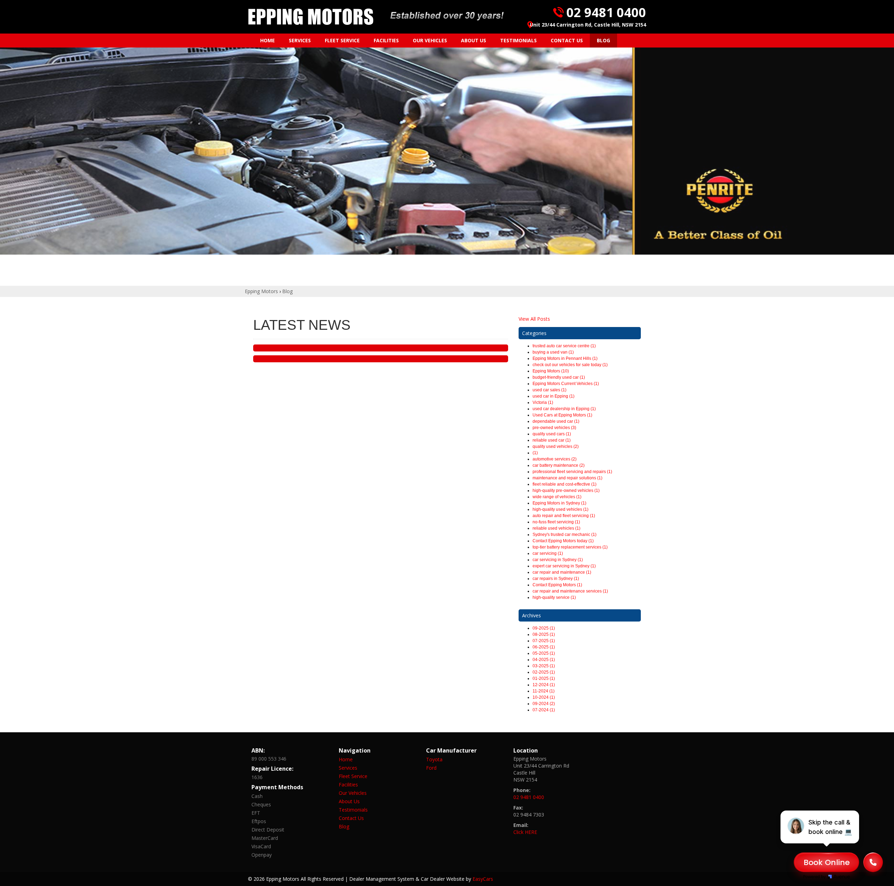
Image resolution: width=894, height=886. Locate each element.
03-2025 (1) (544, 665)
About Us (473, 40)
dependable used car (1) (556, 421)
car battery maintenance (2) (559, 465)
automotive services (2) (555, 459)
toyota (434, 759)
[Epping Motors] (311, 16)
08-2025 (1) (544, 634)
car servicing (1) (548, 553)
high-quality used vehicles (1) (560, 509)
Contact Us (567, 40)
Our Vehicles (430, 40)
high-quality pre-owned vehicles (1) (566, 490)
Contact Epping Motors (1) (557, 584)
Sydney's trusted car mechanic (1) (564, 534)
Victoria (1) (543, 402)
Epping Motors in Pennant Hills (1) (565, 358)
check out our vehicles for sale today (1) (570, 364)
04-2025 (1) (544, 659)
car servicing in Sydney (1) (558, 559)
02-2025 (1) (544, 672)
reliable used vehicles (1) (556, 528)
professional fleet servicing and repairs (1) (572, 471)
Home (267, 40)
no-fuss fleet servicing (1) (556, 522)
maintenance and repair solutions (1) (567, 477)
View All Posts (534, 318)
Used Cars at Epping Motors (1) (562, 415)
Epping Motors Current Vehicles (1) (566, 383)
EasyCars (482, 879)
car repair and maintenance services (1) (570, 591)
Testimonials (518, 40)
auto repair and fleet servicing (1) (564, 515)
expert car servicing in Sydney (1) (564, 566)
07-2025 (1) (544, 640)
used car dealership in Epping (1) (564, 408)
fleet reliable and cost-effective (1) (564, 484)
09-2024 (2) (544, 703)
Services (300, 40)
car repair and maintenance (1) (562, 572)
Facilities (386, 40)
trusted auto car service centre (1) (564, 345)
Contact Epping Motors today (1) (563, 540)
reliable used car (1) (552, 440)
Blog (603, 40)
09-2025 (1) (544, 628)
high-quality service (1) (554, 597)
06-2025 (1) (544, 647)
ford (431, 767)
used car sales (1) (549, 389)
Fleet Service (342, 40)
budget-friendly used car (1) (559, 377)
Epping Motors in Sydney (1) (559, 503)
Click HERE (525, 832)
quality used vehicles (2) (556, 446)
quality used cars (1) (552, 433)
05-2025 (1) (544, 653)
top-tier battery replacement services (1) (570, 547)
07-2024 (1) (544, 709)
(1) (535, 452)
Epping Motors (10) (551, 371)
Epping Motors (261, 291)
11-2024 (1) (544, 691)
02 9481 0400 (606, 12)
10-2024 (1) (544, 697)
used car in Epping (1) (553, 396)
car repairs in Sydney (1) (556, 578)
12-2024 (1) (544, 684)
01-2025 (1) (544, 678)
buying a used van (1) (553, 352)
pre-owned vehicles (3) (554, 427)
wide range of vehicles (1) (557, 496)
